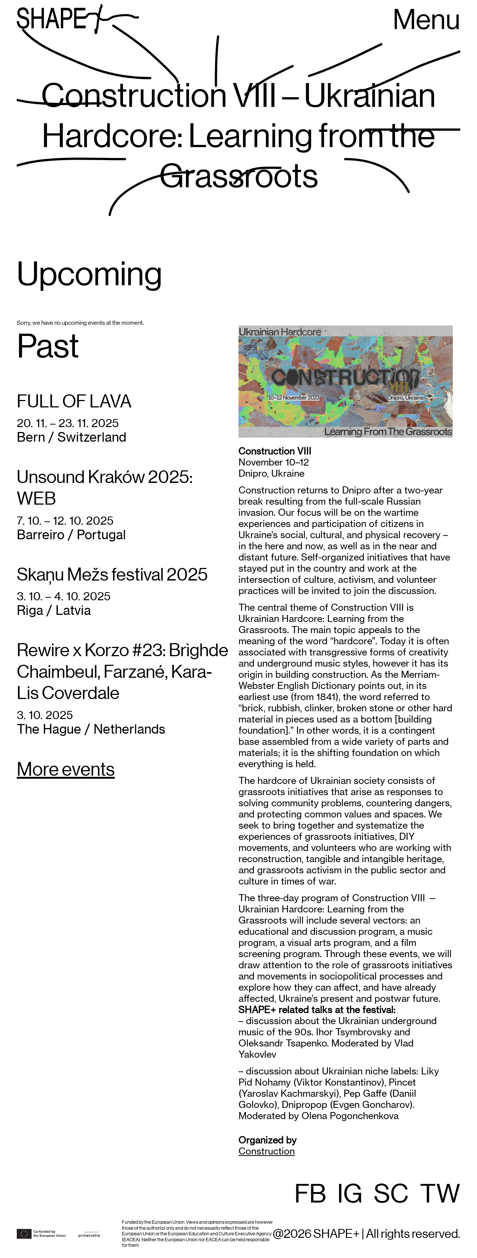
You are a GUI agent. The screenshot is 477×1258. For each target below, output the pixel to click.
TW (440, 1195)
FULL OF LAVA (74, 402)
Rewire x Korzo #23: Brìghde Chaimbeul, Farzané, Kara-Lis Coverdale (122, 672)
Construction (266, 1151)
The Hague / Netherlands (91, 729)
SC (391, 1195)
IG (350, 1195)
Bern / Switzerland (71, 437)
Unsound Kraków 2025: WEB (105, 488)
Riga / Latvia (54, 610)
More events (66, 770)
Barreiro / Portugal (71, 534)
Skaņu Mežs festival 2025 (112, 575)
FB (310, 1195)
